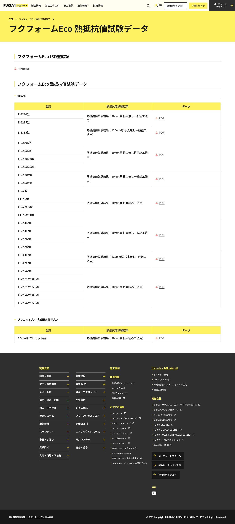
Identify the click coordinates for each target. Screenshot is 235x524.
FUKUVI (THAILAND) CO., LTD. (167, 439)
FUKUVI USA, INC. (162, 424)
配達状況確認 (160, 389)
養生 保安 (81, 384)
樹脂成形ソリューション (123, 383)
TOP (11, 19)
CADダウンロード (162, 379)
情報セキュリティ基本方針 (40, 517)
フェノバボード (119, 428)
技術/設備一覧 (118, 398)
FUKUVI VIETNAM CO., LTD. (166, 429)
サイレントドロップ (121, 423)
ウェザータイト (119, 438)
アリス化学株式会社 (163, 414)
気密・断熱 (45, 392)
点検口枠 (44, 447)
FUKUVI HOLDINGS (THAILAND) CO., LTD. (172, 434)
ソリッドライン (119, 443)
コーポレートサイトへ (220, 5)
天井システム (83, 439)
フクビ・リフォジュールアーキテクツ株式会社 (175, 404)
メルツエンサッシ (120, 433)
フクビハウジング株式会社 (166, 409)
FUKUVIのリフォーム (121, 453)
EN (160, 5)
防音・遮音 (82, 447)
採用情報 (98, 5)
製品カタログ (52, 5)
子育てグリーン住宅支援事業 (125, 458)
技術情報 (82, 5)
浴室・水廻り (46, 439)
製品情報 (36, 5)
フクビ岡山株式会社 (163, 419)
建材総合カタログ (175, 5)
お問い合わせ (198, 5)
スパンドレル (46, 431)
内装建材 (80, 376)
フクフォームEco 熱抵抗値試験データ (129, 463)
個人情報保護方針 (17, 517)
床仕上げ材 (82, 423)
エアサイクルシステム (88, 431)
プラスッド (117, 413)
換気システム (46, 415)
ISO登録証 (23, 68)
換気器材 (44, 423)
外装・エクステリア (86, 392)
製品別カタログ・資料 (169, 465)
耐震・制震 (45, 376)
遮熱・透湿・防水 (49, 400)
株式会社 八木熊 (161, 444)
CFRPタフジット (119, 393)
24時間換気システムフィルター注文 (170, 384)
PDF (161, 118)
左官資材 (80, 400)
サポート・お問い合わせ (165, 368)
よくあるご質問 (161, 374)
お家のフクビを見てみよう (124, 448)
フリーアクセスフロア (87, 415)
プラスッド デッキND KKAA (124, 418)
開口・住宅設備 (47, 407)
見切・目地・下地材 (50, 455)
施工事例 (68, 5)
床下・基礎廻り (47, 384)
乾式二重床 (82, 407)
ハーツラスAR (118, 388)
